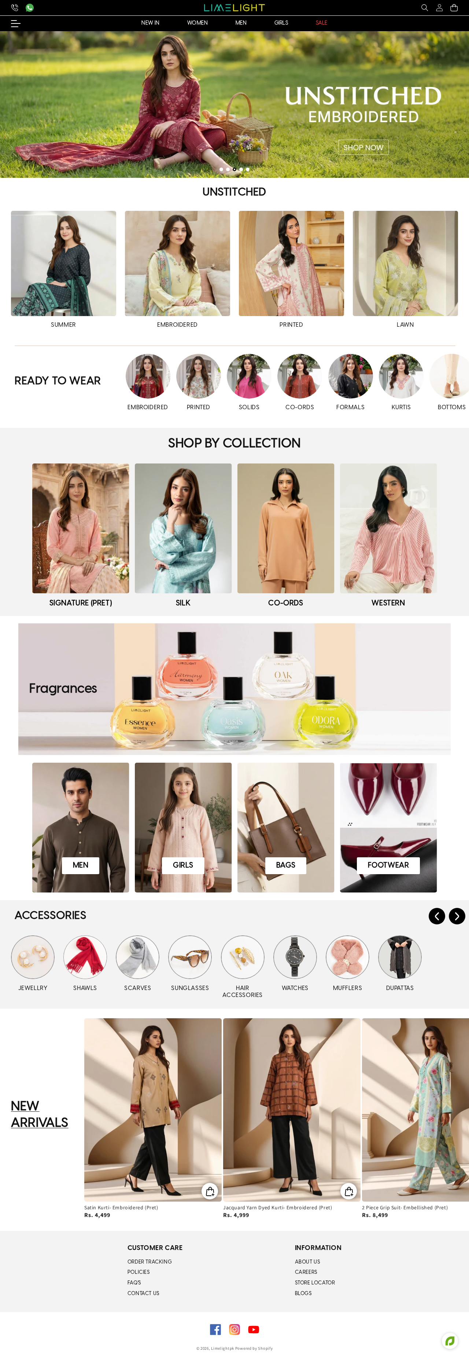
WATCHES (295, 988)
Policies (139, 1272)
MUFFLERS (347, 988)
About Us (307, 1262)
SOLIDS (249, 407)
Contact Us (143, 1294)
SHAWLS (85, 988)
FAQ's (134, 1283)
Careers (306, 1272)
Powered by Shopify (254, 1348)
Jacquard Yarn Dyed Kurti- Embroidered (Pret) (277, 1207)
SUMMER (63, 325)
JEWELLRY (33, 988)
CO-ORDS (299, 407)
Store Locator (315, 1283)
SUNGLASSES (190, 988)
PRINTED (291, 325)
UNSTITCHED (234, 192)
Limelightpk (222, 1348)
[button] (424, 7)
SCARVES (137, 988)
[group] (234, 104)
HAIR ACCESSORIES (242, 991)
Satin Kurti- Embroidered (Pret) (121, 1207)
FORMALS (350, 407)
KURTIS (401, 407)
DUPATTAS (400, 988)
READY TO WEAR (58, 381)
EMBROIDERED (177, 325)
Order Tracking (150, 1262)
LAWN (405, 325)
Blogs (303, 1294)
